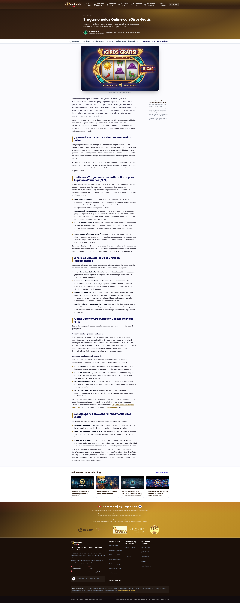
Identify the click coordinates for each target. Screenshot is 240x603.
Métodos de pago (115, 564)
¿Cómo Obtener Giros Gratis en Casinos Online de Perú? (158, 115)
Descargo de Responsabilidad (146, 566)
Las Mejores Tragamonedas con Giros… (76, 41)
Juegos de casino (115, 559)
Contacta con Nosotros (145, 552)
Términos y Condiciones (140, 599)
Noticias (127, 552)
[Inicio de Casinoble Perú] (73, 4)
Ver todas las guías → (162, 473)
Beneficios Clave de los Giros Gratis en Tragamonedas (157, 111)
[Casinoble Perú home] (76, 542)
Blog (89, 15)
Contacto (128, 556)
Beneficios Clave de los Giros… (103, 41)
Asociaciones (129, 561)
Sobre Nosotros (130, 547)
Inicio (85, 15)
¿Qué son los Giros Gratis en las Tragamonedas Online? (158, 101)
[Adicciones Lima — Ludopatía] (120, 530)
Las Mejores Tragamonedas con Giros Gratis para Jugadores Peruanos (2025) (157, 106)
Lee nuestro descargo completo (127, 590)
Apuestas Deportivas (115, 550)
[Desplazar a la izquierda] (71, 41)
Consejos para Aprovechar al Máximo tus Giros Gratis (158, 119)
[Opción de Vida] (103, 530)
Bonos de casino (114, 555)
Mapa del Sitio (165, 599)
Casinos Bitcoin (111, 407)
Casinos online (113, 545)
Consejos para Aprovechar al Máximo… (154, 41)
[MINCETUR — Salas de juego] (85, 530)
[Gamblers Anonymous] (154, 530)
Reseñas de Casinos (115, 568)
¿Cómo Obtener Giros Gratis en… (127, 41)
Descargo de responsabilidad (124, 599)
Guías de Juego (114, 573)
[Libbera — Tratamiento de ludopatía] (137, 530)
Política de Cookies (154, 599)
